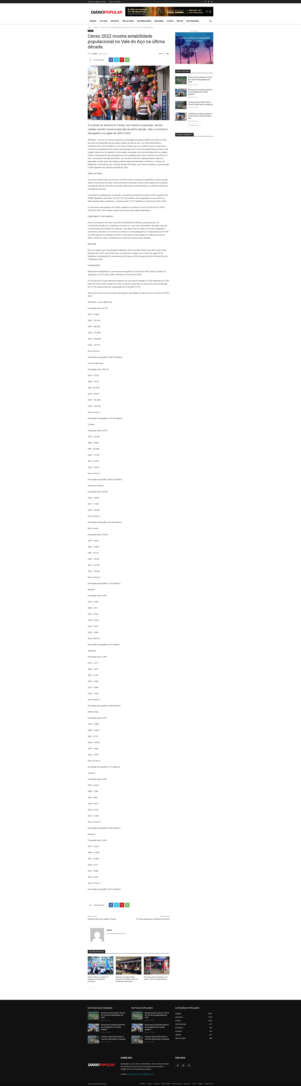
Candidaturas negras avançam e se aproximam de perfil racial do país (200, 116)
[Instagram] (208, 1)
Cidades (95, 27)
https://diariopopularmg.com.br (116, 933)
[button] (210, 21)
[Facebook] (205, 1)
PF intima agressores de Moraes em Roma (153, 919)
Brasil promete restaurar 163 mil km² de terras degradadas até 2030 (200, 79)
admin (95, 53)
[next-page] (92, 987)
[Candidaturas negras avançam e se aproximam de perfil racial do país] (181, 117)
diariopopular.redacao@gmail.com (141, 1074)
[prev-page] (89, 987)
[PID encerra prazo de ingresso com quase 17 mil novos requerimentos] (157, 965)
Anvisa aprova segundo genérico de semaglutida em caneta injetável (200, 92)
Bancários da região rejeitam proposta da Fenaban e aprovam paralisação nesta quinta (127, 979)
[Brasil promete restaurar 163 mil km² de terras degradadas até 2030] (181, 80)
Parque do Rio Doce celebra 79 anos (102, 919)
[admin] (89, 53)
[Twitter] (212, 1)
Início (89, 27)
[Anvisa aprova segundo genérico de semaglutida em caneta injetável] (181, 93)
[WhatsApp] (127, 59)
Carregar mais (193, 125)
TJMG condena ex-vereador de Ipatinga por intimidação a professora (98, 979)
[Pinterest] (121, 59)
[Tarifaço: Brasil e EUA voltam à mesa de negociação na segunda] (181, 105)
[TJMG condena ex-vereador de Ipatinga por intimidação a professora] (100, 965)
